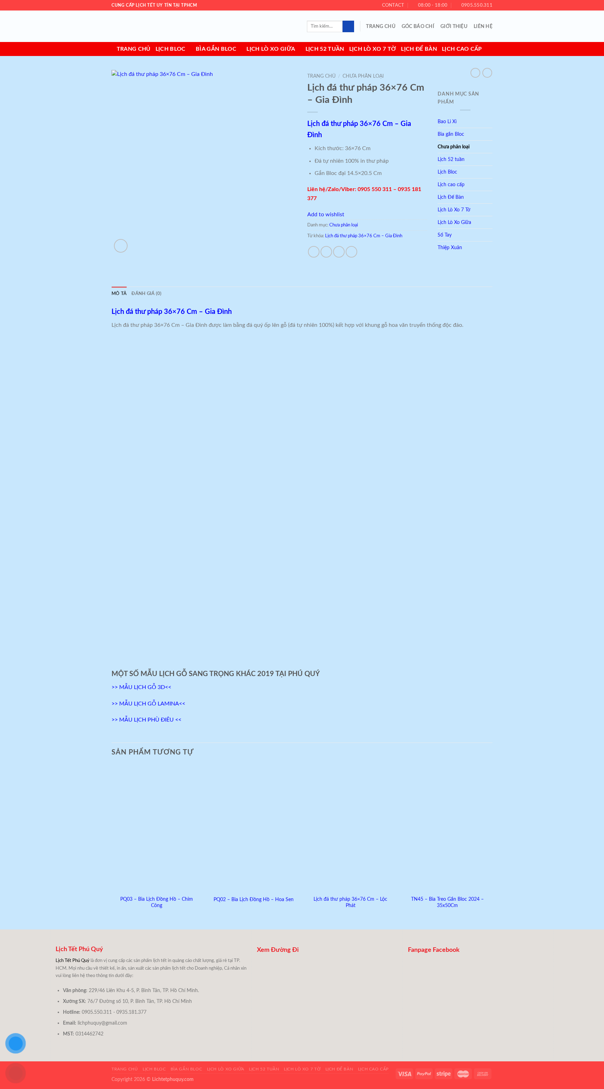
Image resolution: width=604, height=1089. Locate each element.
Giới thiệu (453, 26)
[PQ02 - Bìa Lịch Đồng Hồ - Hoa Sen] (253, 828)
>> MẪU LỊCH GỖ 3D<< (141, 687)
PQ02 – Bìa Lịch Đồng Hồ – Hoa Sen (254, 899)
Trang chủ (134, 49)
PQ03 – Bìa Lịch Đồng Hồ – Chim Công (156, 902)
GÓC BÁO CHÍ (418, 26)
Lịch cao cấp (462, 49)
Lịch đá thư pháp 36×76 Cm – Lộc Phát (350, 902)
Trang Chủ (380, 26)
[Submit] (348, 27)
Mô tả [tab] (119, 293)
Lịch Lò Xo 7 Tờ (372, 49)
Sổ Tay (445, 235)
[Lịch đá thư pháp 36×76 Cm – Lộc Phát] (350, 828)
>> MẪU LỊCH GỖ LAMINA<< (148, 704)
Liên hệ (483, 26)
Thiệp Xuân (450, 247)
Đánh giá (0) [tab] (146, 293)
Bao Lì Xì (447, 121)
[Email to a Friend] (339, 252)
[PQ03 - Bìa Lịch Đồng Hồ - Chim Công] (157, 828)
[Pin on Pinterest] (351, 252)
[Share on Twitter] (326, 252)
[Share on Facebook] (313, 252)
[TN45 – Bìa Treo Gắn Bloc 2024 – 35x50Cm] (447, 828)
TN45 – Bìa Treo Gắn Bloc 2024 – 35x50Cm (447, 902)
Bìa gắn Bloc (216, 49)
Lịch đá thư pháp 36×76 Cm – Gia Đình (363, 236)
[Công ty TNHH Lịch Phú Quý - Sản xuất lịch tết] (146, 26)
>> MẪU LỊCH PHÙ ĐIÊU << (146, 720)
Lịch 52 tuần (324, 49)
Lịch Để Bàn (419, 49)
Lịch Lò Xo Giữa (270, 49)
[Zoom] (121, 246)
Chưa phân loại (363, 76)
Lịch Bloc (171, 49)
